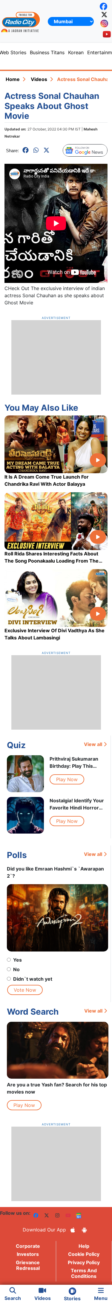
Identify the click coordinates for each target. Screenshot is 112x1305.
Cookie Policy (83, 1254)
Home (13, 79)
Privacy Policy (84, 1262)
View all (93, 744)
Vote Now (25, 990)
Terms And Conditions (84, 1273)
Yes (17, 960)
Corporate (28, 1246)
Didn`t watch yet (32, 979)
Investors (28, 1254)
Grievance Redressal (28, 1265)
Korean (76, 52)
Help (84, 1246)
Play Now (67, 779)
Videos (39, 79)
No (16, 969)
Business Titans (47, 52)
